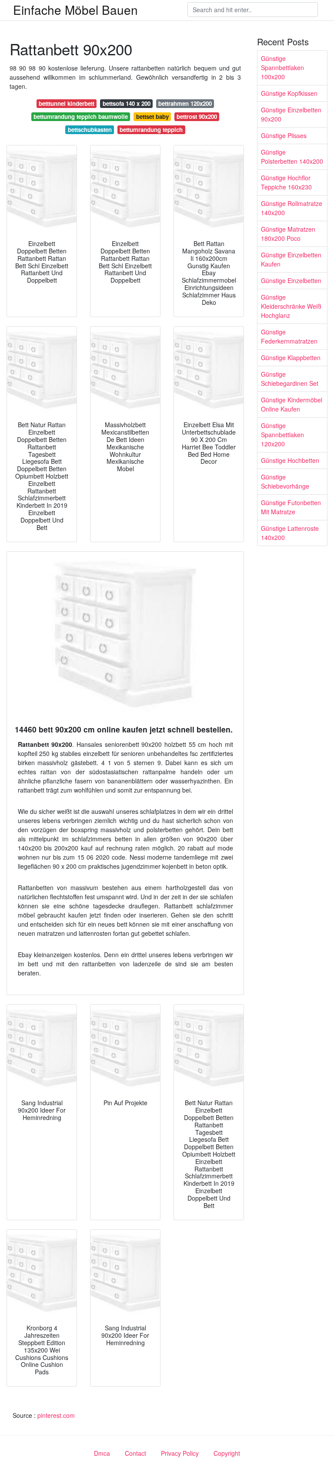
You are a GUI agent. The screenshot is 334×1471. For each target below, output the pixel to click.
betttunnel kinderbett (66, 103)
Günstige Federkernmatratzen (289, 336)
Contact (135, 1453)
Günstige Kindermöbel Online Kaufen (291, 404)
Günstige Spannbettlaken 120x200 (282, 434)
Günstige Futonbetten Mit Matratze (291, 507)
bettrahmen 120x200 (185, 103)
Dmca (102, 1453)
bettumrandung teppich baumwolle (80, 116)
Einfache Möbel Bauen (75, 9)
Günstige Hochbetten (290, 460)
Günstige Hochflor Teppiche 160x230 (286, 182)
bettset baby (152, 116)
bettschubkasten (90, 129)
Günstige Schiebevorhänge (285, 481)
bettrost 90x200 (197, 116)
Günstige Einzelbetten (291, 280)
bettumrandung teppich (151, 129)
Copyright (227, 1453)
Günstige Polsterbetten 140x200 (292, 156)
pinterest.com (56, 1415)
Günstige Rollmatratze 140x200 (291, 208)
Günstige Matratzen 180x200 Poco (288, 234)
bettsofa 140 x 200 (126, 103)
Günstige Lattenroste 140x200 (290, 533)
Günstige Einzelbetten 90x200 (291, 114)
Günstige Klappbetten (291, 357)
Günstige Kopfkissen (289, 93)
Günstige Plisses (284, 135)
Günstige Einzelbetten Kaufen (291, 259)
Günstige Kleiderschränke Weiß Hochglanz (291, 306)
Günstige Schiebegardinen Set (289, 379)
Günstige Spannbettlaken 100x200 (282, 67)
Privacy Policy (180, 1453)
